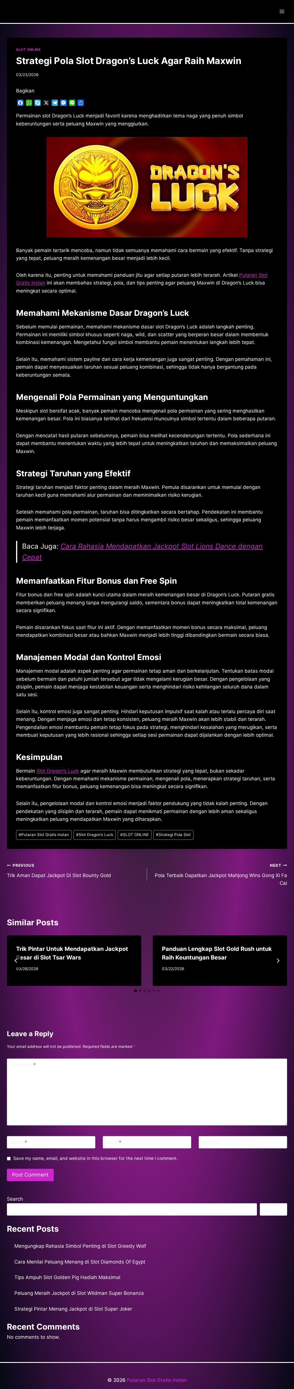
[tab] (135, 990)
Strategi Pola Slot (173, 834)
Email (113, 1142)
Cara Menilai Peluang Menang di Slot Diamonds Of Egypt (79, 1262)
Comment (22, 1065)
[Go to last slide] (16, 961)
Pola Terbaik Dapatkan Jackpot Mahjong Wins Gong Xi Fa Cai (221, 874)
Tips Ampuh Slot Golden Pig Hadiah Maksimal (67, 1277)
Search (15, 1199)
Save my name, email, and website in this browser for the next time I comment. (95, 1158)
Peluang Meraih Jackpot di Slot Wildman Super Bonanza (79, 1293)
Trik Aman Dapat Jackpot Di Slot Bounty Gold (59, 870)
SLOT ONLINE (28, 49)
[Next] (278, 961)
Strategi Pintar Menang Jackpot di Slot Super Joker (73, 1309)
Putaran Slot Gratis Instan (44, 834)
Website (210, 1142)
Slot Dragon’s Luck (57, 771)
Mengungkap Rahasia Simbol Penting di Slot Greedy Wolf (80, 1246)
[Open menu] (281, 11)
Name (18, 1142)
